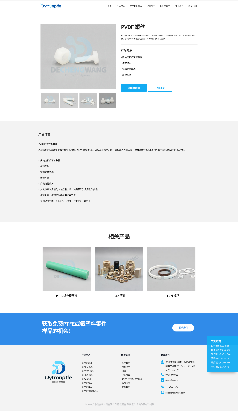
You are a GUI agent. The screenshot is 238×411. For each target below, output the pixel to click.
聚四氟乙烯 (132, 404)
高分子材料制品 (146, 404)
